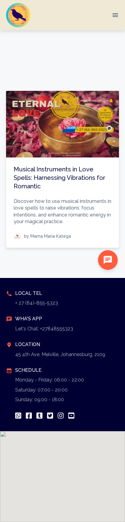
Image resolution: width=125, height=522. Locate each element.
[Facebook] (29, 415)
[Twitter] (50, 415)
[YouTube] (71, 415)
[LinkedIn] (39, 415)
